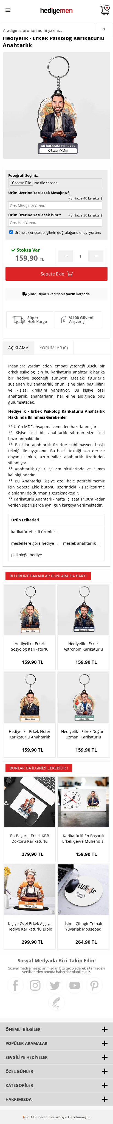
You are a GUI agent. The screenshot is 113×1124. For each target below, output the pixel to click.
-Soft (27, 1117)
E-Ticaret (40, 1117)
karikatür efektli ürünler (33, 531)
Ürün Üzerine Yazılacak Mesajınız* (38, 192)
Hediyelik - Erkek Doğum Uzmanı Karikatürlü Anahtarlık (83, 734)
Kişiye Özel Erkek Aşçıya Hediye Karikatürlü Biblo (29, 926)
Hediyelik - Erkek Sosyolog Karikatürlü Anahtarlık (30, 646)
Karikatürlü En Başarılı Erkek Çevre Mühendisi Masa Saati (83, 838)
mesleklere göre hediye (32, 543)
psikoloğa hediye (26, 554)
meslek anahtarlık (79, 543)
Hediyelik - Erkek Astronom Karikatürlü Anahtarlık (83, 646)
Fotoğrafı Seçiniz (23, 175)
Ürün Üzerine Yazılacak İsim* (34, 214)
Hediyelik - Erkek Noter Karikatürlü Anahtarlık (29, 734)
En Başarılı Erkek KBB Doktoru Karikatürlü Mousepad (29, 838)
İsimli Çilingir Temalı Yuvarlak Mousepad (83, 926)
